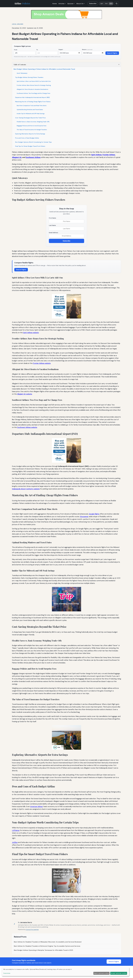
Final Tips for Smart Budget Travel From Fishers (30, 146)
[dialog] (65, 971)
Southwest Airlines (33, 157)
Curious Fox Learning (32, 929)
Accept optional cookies (118, 973)
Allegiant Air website (24, 394)
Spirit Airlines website (31, 333)
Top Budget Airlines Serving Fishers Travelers (29, 77)
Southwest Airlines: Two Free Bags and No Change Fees (33, 93)
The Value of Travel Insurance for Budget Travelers (32, 129)
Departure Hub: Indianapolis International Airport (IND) (32, 97)
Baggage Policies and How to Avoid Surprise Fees (31, 126)
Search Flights (112, 53)
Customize (6, 973)
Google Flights (94, 514)
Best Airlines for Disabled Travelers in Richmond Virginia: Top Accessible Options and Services (47, 946)
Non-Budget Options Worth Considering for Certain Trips (33, 142)
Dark (106, 3)
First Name (52, 218)
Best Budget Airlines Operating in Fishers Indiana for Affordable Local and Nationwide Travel (44, 69)
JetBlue (15, 842)
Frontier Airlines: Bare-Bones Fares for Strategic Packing (34, 85)
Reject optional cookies (101, 973)
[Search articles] (116, 3)
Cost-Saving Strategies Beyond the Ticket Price (30, 118)
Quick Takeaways (22, 73)
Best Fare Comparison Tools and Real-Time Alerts (31, 105)
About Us (79, 4)
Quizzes (70, 4)
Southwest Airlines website (27, 427)
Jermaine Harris (26, 922)
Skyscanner (84, 516)
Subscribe (92, 3)
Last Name (52, 225)
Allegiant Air (17, 157)
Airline (22, 3)
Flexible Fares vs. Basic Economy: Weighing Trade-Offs (33, 122)
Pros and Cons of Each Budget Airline (27, 138)
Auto (111, 3)
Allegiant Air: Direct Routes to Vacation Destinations (32, 89)
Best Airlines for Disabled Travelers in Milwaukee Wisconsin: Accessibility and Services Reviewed (47, 942)
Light (101, 3)
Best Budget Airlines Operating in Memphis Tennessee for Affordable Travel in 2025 (43, 950)
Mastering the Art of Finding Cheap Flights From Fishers (33, 101)
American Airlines (36, 806)
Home (54, 4)
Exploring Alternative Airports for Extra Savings (30, 134)
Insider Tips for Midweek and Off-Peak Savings (31, 113)
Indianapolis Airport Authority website (26, 489)
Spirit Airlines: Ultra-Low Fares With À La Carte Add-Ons (34, 81)
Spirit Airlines (96, 155)
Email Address (53, 232)
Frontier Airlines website (42, 363)
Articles (61, 4)
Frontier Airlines (109, 155)
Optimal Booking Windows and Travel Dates (30, 109)
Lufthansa (15, 830)
